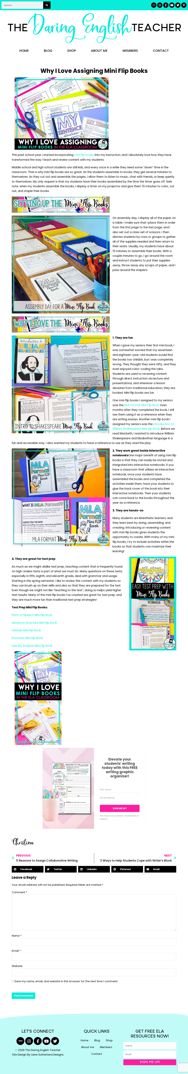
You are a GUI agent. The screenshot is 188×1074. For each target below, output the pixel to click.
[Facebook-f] (165, 5)
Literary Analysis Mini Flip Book (32, 646)
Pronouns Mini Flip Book (27, 638)
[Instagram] (159, 5)
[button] (27, 869)
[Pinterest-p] (184, 5)
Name (17, 935)
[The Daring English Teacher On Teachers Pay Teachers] (153, 5)
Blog (48, 50)
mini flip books (84, 155)
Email (16, 951)
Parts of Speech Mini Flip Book (32, 615)
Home (24, 50)
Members (130, 50)
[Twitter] (178, 5)
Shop (71, 50)
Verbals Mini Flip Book (26, 630)
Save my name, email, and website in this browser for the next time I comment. (66, 981)
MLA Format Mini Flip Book (141, 405)
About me (99, 50)
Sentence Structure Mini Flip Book (34, 623)
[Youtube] (171, 5)
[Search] (47, 5)
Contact (161, 50)
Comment (19, 892)
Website (17, 966)
